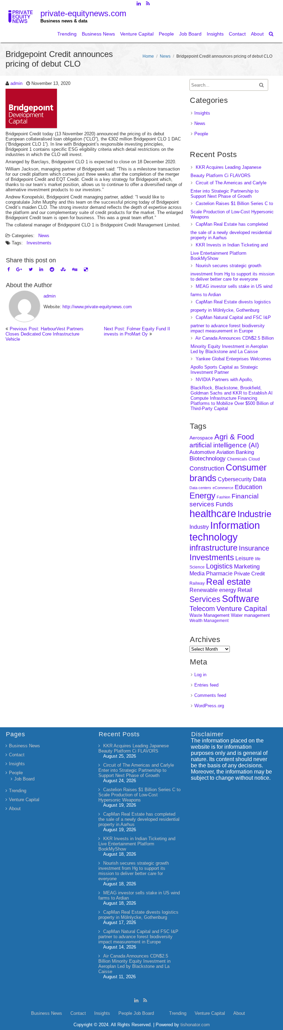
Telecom (202, 608)
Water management (250, 615)
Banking (245, 452)
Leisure (244, 558)
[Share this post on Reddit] (52, 269)
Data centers (200, 488)
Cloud (254, 459)
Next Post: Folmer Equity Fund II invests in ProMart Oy (137, 331)
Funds (224, 504)
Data (259, 479)
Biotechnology (207, 458)
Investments (39, 242)
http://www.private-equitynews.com (97, 306)
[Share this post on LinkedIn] (41, 269)
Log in (200, 674)
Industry (199, 527)
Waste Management (209, 615)
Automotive (202, 452)
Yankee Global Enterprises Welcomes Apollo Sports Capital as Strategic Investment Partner (231, 365)
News (165, 56)
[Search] (271, 33)
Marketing (247, 566)
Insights (215, 34)
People (166, 34)
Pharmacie (219, 573)
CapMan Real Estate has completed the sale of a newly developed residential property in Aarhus (231, 231)
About (257, 34)
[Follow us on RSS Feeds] (148, 3)
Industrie (254, 514)
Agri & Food (234, 437)
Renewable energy (212, 590)
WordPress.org (209, 705)
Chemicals (237, 459)
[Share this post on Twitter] (31, 269)
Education (248, 487)
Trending (67, 34)
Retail (244, 590)
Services (205, 599)
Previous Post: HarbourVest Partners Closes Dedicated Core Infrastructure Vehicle (45, 334)
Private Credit (249, 573)
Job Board (190, 34)
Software (240, 599)
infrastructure (213, 547)
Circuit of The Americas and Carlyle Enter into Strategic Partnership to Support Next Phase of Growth (228, 189)
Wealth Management (208, 620)
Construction (206, 468)
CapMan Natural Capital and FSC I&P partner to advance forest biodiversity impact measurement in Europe (231, 324)
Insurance (254, 548)
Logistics (219, 566)
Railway (197, 583)
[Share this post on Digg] (74, 269)
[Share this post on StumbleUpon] (63, 269)
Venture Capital (137, 34)
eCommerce (223, 488)
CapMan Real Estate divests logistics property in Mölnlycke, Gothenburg (138, 915)
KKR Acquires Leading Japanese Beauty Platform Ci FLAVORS (133, 748)
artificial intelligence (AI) (224, 445)
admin (16, 83)
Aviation (225, 452)
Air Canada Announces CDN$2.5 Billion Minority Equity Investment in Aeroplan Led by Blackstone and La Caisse (232, 345)
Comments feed (210, 695)
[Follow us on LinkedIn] (139, 3)
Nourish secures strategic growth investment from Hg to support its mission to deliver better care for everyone (232, 272)
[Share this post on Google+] (19, 269)
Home (148, 56)
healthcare (212, 513)
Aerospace (201, 437)
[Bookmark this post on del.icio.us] (86, 269)
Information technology (224, 531)
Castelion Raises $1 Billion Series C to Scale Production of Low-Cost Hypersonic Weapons (232, 210)
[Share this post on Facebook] (8, 269)
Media (197, 573)
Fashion (223, 497)
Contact (237, 34)
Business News (98, 34)
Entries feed (206, 685)
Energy (202, 495)
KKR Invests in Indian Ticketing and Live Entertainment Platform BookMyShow (229, 251)
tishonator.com (195, 1024)
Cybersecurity (235, 479)
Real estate (228, 581)
